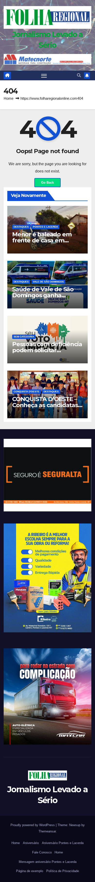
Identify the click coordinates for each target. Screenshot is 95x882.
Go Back (47, 182)
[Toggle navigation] (44, 75)
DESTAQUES (21, 226)
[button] (79, 75)
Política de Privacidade (62, 871)
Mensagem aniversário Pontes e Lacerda (47, 862)
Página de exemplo (29, 871)
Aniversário (31, 843)
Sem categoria (24, 336)
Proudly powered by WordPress (33, 825)
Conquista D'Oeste (26, 391)
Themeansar (47, 831)
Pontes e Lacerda (45, 226)
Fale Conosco (42, 852)
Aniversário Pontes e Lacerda (63, 843)
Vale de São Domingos (48, 281)
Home (8, 98)
